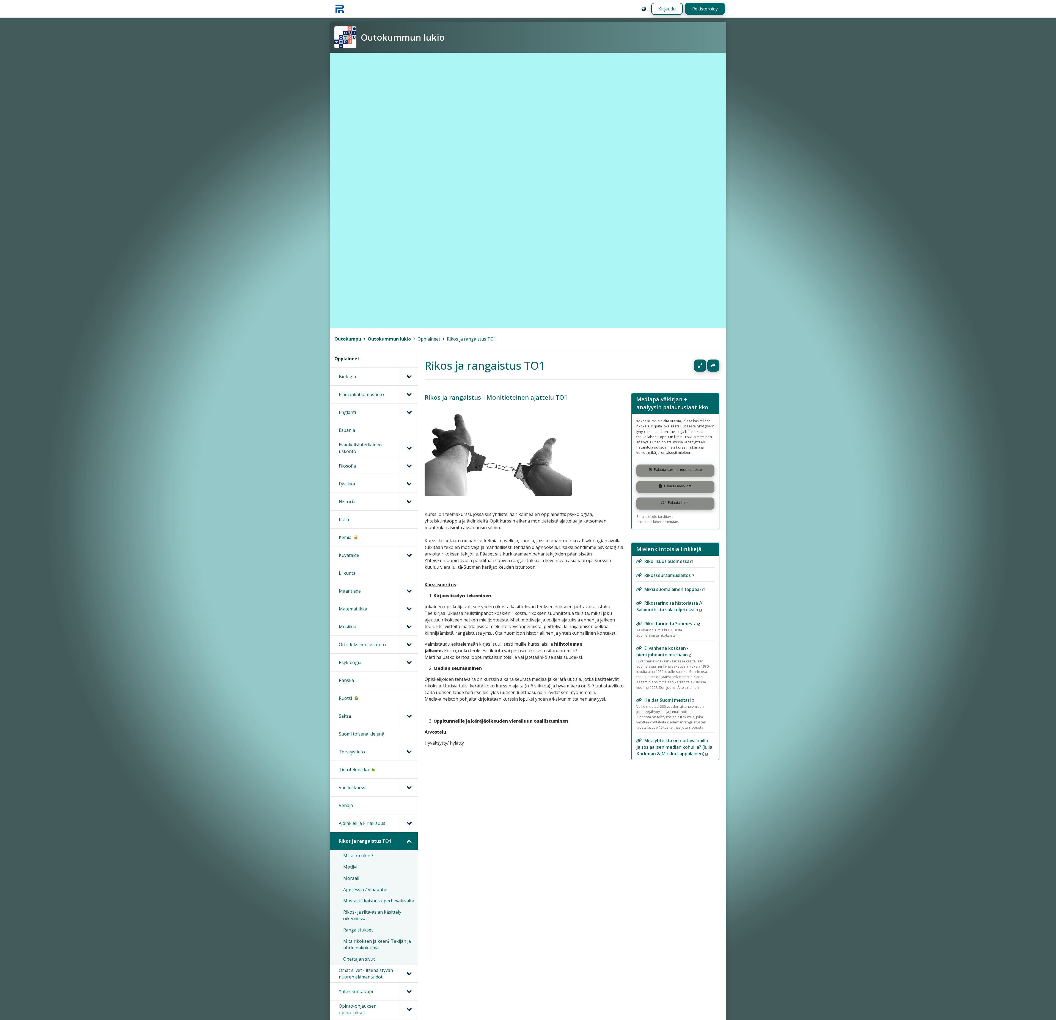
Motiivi (350, 867)
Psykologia (350, 662)
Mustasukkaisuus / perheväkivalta (378, 901)
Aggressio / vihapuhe (365, 889)
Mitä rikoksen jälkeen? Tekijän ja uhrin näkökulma (377, 944)
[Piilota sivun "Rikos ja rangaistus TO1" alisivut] (409, 841)
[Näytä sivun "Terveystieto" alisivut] (409, 752)
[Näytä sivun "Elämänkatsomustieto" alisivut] (409, 394)
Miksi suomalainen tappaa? (673, 589)
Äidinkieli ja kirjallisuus (362, 823)
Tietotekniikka (354, 770)
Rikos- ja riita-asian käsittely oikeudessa (372, 915)
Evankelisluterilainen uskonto (360, 448)
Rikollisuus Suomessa (666, 561)
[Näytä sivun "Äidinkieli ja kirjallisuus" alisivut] (409, 823)
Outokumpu (347, 339)
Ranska (346, 680)
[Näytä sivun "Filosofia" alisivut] (409, 466)
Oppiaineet (428, 339)
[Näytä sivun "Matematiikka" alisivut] (409, 609)
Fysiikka (347, 484)
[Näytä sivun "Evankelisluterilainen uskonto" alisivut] (409, 448)
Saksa (345, 716)
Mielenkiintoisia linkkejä (669, 549)
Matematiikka (353, 609)
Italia (344, 519)
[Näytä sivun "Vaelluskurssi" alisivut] (409, 787)
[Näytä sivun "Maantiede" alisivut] (409, 591)
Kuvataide (349, 555)
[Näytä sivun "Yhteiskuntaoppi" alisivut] (409, 991)
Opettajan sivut (359, 959)
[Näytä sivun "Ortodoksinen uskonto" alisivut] (409, 644)
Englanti (347, 412)
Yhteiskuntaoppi (356, 991)
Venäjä (346, 805)
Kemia (345, 537)
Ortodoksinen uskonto (362, 645)
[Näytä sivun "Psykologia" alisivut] (409, 662)
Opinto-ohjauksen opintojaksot (357, 1009)
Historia (347, 502)
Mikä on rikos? (358, 856)
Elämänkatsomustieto (361, 394)
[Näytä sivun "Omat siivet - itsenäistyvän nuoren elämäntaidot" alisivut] (409, 973)
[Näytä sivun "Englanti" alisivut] (409, 412)
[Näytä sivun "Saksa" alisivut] (409, 716)
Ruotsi (345, 698)
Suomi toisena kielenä (361, 734)
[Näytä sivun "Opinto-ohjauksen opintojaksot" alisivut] (409, 1009)
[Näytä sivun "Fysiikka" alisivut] (409, 484)
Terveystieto (352, 752)
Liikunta (347, 573)
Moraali (351, 878)
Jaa (713, 366)
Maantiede (350, 591)
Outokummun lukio (389, 339)
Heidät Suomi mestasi (667, 700)
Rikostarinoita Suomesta (670, 623)
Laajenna (705, 366)
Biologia (347, 377)
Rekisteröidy (705, 9)
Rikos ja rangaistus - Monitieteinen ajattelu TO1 (496, 397)
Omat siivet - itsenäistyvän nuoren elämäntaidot (366, 973)
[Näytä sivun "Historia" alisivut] (409, 501)
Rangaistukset (358, 930)
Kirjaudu (667, 9)
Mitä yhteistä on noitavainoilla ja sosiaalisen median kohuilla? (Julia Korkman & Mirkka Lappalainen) (674, 747)
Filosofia (347, 466)
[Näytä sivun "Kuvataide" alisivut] (409, 555)
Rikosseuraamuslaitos (667, 575)
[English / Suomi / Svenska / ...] (644, 9)
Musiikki (347, 627)
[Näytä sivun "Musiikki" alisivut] (409, 626)
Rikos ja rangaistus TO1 (471, 339)
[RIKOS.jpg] (498, 494)
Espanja (347, 430)
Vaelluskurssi (352, 787)
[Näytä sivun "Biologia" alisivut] (409, 376)
